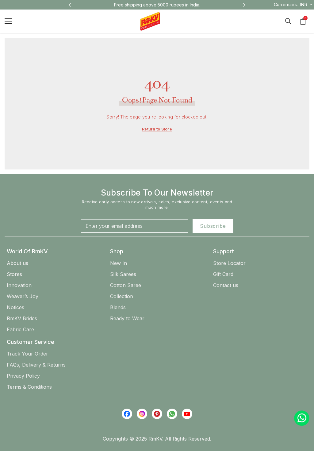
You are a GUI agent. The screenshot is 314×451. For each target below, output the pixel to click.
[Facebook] (127, 414)
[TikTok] (172, 414)
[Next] (244, 5)
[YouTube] (187, 414)
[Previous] (70, 5)
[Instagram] (142, 414)
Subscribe (213, 226)
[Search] (288, 21)
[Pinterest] (157, 414)
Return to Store (157, 129)
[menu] (8, 21)
